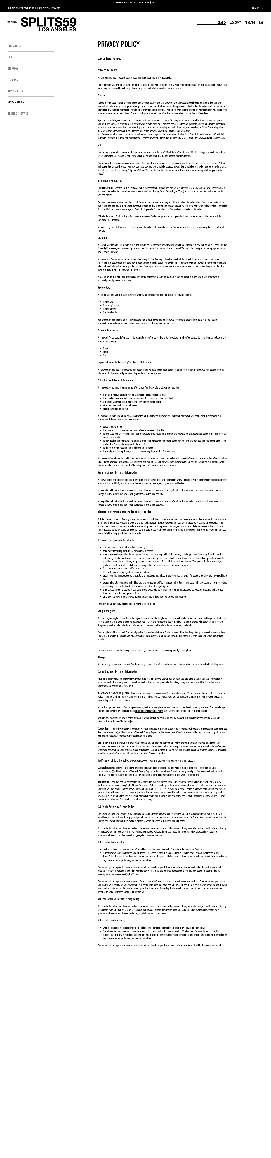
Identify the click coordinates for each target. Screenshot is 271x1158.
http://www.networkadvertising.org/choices (117, 134)
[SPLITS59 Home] (49, 24)
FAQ (10, 57)
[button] (12, 22)
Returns (13, 80)
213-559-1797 (160, 789)
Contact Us (14, 46)
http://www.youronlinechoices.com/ (209, 138)
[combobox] (207, 22)
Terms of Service (18, 113)
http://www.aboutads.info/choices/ (127, 131)
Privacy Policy (16, 102)
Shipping (13, 68)
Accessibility (15, 91)
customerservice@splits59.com (149, 710)
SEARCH (222, 22)
